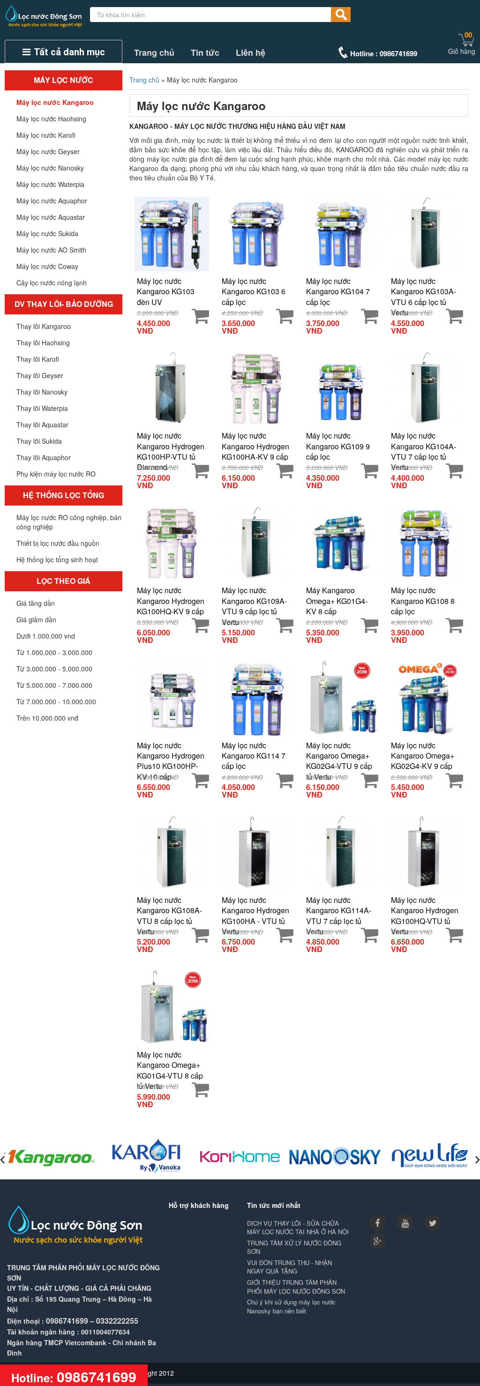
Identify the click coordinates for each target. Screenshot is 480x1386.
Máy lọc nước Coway (47, 266)
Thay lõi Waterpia (42, 408)
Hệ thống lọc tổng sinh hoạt (57, 559)
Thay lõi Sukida (39, 441)
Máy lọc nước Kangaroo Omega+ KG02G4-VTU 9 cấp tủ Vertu (339, 755)
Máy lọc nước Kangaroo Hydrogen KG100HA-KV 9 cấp (255, 446)
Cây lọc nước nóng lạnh (51, 282)
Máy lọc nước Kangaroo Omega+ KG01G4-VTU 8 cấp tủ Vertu (170, 1065)
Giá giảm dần (36, 619)
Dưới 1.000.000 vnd (45, 636)
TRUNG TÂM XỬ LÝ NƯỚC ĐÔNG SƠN (294, 1247)
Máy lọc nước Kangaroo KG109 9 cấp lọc (338, 446)
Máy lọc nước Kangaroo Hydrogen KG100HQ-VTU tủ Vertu (424, 910)
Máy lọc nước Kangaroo (55, 102)
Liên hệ (250, 53)
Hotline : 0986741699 (383, 53)
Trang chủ (154, 53)
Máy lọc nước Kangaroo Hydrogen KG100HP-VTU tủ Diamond (170, 446)
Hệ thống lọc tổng (63, 495)
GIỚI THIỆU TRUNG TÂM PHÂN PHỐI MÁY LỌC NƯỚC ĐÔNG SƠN (296, 1287)
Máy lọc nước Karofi (45, 135)
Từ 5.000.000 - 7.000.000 (54, 685)
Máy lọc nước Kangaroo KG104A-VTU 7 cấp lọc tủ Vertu (423, 446)
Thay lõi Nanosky (42, 391)
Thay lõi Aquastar (42, 424)
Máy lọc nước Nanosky (50, 167)
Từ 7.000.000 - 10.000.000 (56, 701)
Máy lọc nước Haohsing (51, 118)
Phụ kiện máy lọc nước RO (56, 473)
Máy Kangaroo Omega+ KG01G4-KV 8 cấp (337, 600)
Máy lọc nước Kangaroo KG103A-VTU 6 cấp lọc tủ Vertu (423, 291)
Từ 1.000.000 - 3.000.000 (54, 652)
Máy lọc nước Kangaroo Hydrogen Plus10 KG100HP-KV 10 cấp (170, 755)
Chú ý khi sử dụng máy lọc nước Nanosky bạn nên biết (291, 1306)
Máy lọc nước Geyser (48, 151)
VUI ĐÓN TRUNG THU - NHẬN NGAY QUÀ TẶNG (289, 1267)
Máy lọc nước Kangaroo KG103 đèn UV (166, 291)
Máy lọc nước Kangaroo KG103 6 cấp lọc (253, 291)
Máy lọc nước (63, 80)
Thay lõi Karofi (37, 359)
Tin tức (205, 53)
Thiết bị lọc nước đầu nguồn (57, 543)
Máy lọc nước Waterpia (50, 184)
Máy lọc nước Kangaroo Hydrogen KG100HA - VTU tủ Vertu (255, 910)
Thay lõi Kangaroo (43, 326)
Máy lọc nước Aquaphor (51, 200)
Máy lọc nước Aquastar (50, 217)
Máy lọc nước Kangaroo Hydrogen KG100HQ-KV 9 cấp (170, 600)
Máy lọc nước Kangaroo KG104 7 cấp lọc (338, 291)
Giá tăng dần (35, 603)
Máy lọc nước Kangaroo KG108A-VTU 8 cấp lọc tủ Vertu (169, 910)
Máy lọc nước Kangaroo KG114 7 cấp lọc (253, 755)
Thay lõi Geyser (39, 375)
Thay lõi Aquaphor (43, 457)
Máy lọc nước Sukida (47, 233)
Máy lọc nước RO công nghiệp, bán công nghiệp (68, 522)
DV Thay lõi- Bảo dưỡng (64, 303)
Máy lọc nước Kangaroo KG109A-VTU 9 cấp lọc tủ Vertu (254, 600)
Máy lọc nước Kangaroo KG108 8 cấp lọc (423, 600)
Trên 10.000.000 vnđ (47, 718)
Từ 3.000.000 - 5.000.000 (54, 668)
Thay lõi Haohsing (43, 342)
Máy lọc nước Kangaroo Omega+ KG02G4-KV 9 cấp (422, 755)
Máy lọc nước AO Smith (51, 249)
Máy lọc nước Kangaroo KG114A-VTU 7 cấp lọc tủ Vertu (338, 910)
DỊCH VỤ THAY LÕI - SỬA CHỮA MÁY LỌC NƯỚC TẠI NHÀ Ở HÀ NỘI (298, 1228)
